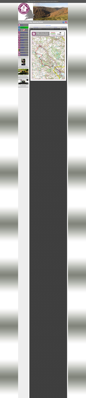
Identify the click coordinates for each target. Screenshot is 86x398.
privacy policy (37, 1)
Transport (22, 42)
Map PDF (47, 25)
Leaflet (22, 45)
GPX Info (22, 34)
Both (65, 27)
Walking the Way (24, 32)
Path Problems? (24, 54)
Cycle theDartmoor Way (23, 27)
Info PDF (49, 25)
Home (22, 25)
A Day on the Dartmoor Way (23, 76)
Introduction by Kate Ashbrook (23, 66)
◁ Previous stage (35, 27)
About (22, 37)
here (57, 1)
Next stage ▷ (55, 27)
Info (64, 27)
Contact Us (23, 52)
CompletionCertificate (23, 47)
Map (62, 27)
